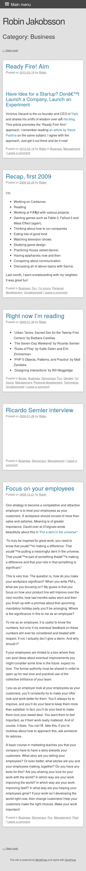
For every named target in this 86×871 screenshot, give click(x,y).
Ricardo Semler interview (39, 410)
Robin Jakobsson (34, 20)
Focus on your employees (40, 488)
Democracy (48, 378)
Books (23, 378)
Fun (34, 288)
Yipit (74, 113)
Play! (75, 817)
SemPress (70, 859)
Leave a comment (18, 153)
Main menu (21, 4)
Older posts (10, 50)
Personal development (48, 382)
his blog (69, 119)
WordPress (41, 859)
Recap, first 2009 (28, 176)
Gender (68, 378)
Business (56, 148)
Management (71, 148)
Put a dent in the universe (58, 532)
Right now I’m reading (35, 315)
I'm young (44, 288)
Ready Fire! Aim (27, 66)
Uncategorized (33, 292)
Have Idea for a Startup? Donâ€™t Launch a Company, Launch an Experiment (42, 99)
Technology (71, 382)
